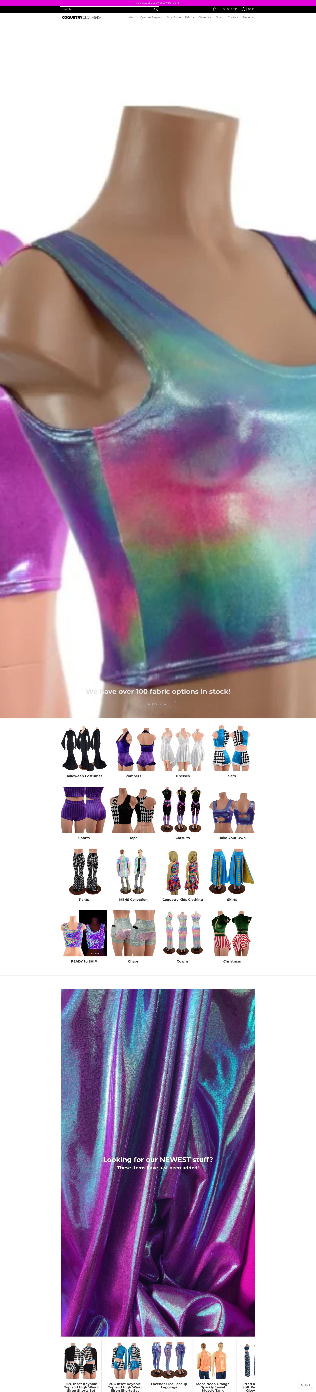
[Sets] (232, 748)
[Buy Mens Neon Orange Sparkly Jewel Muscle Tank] (212, 1360)
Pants (84, 899)
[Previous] (154, 714)
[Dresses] (183, 748)
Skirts (232, 899)
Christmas (232, 961)
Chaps (133, 961)
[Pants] (84, 872)
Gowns (183, 961)
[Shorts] (84, 810)
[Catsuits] (183, 810)
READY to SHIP (84, 961)
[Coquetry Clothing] (81, 17)
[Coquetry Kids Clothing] (183, 872)
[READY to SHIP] (84, 933)
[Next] (162, 714)
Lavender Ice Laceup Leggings (169, 1385)
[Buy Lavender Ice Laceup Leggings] (168, 1360)
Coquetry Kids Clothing (182, 899)
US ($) (251, 9)
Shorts (84, 838)
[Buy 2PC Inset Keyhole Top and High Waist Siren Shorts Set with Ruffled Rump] (81, 1360)
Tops (133, 838)
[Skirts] (232, 872)
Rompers (133, 776)
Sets (232, 776)
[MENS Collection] (133, 872)
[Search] (156, 9)
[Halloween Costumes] (84, 748)
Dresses (183, 776)
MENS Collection (133, 899)
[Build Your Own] (232, 810)
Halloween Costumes (84, 776)
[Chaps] (133, 933)
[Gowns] (183, 933)
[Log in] (243, 9)
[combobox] (106, 9)
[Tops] (133, 810)
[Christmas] (232, 933)
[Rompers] (133, 748)
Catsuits (183, 838)
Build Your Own (158, 704)
